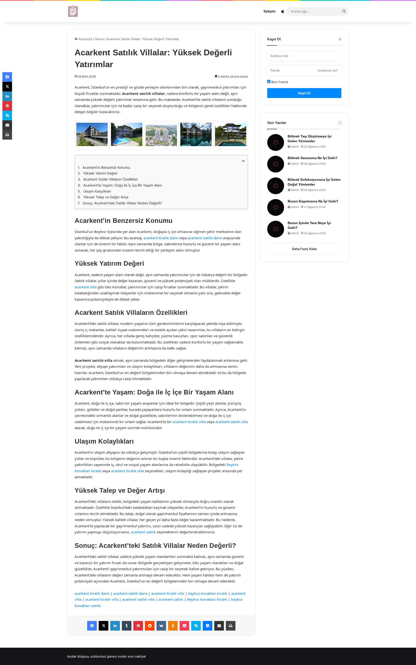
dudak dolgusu (78, 656)
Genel (99, 39)
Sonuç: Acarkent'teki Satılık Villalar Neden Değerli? (122, 203)
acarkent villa (86, 286)
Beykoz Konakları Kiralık (207, 599)
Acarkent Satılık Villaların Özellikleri (110, 179)
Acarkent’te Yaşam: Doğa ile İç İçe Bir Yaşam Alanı (122, 185)
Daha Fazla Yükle (304, 249)
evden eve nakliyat (132, 656)
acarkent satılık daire (205, 237)
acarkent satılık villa (231, 421)
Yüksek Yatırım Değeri (100, 173)
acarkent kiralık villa (189, 421)
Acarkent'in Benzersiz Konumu (106, 167)
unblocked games (103, 656)
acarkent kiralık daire (160, 237)
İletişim (270, 11)
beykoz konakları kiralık (207, 593)
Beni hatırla (279, 82)
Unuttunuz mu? (327, 70)
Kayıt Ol (304, 93)
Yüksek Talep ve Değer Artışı (105, 197)
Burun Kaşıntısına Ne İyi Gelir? (313, 201)
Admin (295, 146)
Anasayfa (85, 39)
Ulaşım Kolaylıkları (97, 191)
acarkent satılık (143, 531)
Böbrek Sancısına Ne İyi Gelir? (313, 158)
